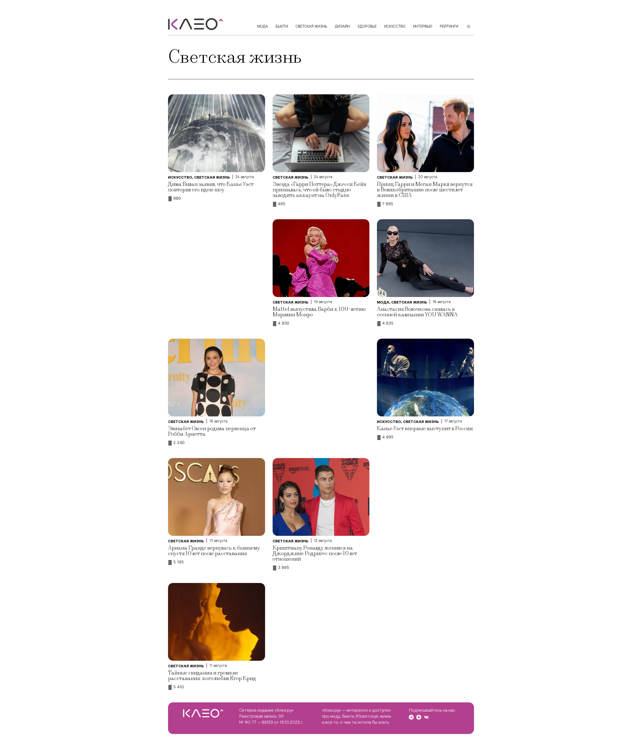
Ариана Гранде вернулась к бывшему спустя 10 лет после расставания (214, 551)
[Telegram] (411, 717)
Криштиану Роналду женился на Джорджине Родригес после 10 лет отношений (315, 553)
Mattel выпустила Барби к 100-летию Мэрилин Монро (319, 312)
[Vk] (426, 717)
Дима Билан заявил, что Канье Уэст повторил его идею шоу (210, 187)
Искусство (180, 177)
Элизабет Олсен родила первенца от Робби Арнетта (212, 431)
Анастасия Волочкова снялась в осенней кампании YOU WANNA (417, 312)
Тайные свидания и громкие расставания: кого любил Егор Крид (212, 676)
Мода (383, 302)
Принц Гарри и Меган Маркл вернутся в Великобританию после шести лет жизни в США (424, 190)
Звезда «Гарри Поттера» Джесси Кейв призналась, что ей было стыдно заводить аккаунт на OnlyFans (319, 190)
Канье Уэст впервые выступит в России (425, 428)
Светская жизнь (212, 177)
